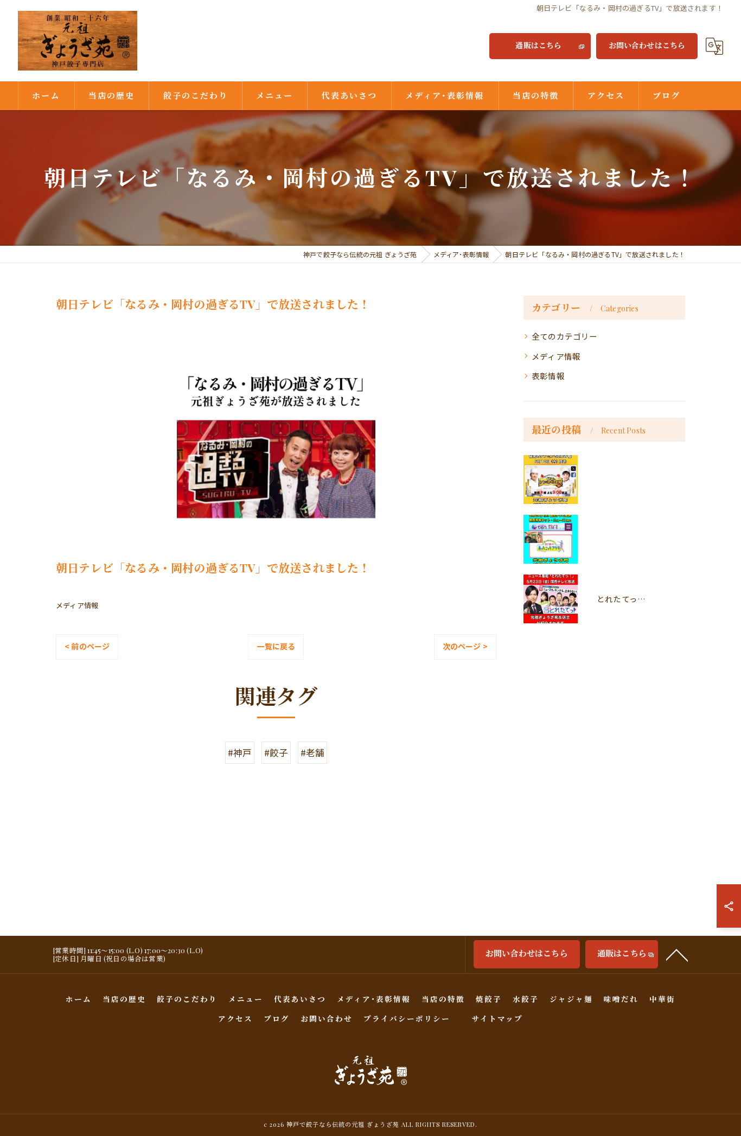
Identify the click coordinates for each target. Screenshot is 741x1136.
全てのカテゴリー (565, 336)
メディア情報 (77, 605)
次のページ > (465, 646)
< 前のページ (87, 646)
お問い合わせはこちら (647, 45)
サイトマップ (497, 1018)
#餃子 (276, 752)
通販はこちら (538, 45)
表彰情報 (548, 375)
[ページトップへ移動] (677, 954)
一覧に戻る (276, 646)
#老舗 (313, 752)
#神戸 (240, 752)
